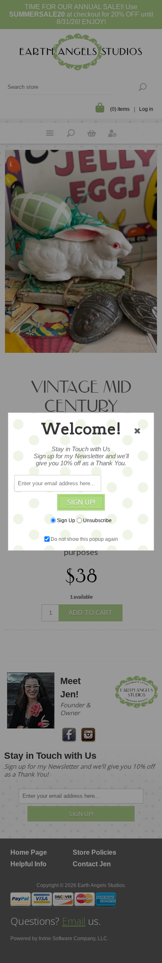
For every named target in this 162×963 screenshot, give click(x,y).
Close (137, 431)
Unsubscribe (97, 520)
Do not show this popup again (84, 539)
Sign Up (66, 520)
